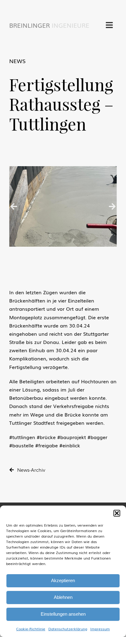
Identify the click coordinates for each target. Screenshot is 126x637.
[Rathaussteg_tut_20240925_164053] (63, 206)
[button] (117, 513)
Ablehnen (63, 597)
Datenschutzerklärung (67, 629)
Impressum (100, 629)
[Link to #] (109, 25)
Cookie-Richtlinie (30, 629)
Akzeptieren (63, 580)
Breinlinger (49, 25)
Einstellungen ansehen (63, 614)
